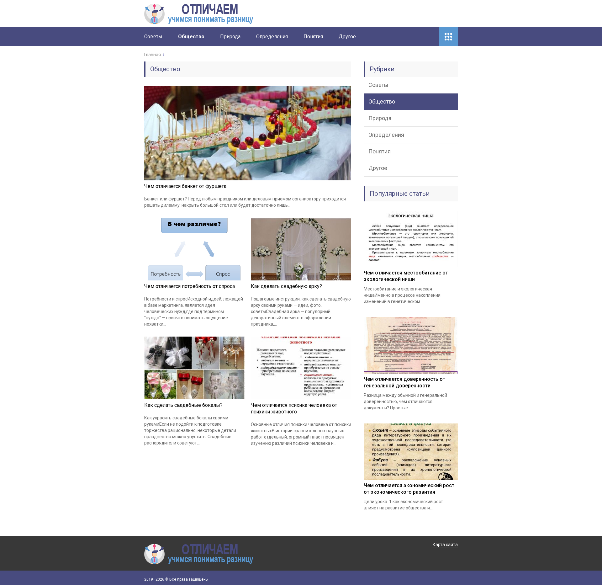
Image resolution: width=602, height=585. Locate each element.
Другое (347, 37)
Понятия (313, 37)
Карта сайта (445, 544)
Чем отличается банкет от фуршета (185, 186)
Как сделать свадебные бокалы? (183, 405)
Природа (230, 37)
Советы (153, 37)
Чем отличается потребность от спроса (189, 286)
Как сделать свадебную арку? (286, 286)
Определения (272, 37)
